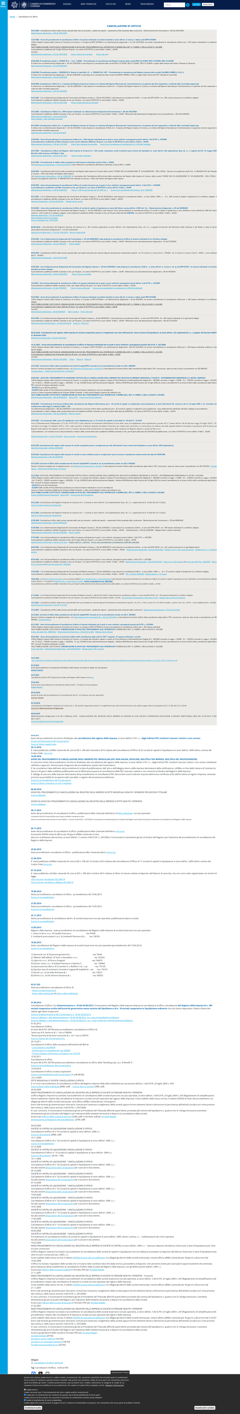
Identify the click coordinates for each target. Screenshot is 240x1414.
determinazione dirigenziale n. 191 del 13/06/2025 (52, 176)
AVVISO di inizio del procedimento (89, 1257)
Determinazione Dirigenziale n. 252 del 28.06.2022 (145, 550)
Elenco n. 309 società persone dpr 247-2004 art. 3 (90, 190)
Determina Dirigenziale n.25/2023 (52, 469)
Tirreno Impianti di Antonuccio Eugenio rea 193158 (56, 1053)
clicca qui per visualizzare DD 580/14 (48, 879)
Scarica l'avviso (36, 687)
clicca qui (48, 753)
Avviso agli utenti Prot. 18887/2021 (43, 632)
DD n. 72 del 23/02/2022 (101, 579)
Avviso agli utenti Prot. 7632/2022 (198, 562)
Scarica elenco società (82, 1086)
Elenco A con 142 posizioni (173, 562)
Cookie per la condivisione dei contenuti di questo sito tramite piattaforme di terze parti (63, 1395)
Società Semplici (38, 1335)
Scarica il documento (41, 1134)
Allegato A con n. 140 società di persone (179, 550)
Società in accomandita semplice (46, 1341)
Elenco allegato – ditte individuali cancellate (47, 119)
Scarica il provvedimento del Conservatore (51, 780)
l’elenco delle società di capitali (56, 1269)
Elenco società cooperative (81, 156)
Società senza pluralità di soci (45, 1344)
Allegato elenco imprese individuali (172, 598)
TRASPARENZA (147, 4)
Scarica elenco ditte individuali (45, 1086)
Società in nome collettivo (43, 1338)
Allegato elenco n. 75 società (156, 574)
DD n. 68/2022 (86, 579)
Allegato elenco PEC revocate (93, 649)
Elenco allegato (74, 244)
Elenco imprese (73, 312)
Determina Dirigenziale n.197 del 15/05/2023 (47, 457)
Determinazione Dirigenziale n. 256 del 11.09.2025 (49, 144)
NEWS (128, 4)
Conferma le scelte (33, 1408)
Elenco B (84, 323)
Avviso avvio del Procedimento (82, 495)
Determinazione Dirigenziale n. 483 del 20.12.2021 (140, 598)
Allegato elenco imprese (104, 632)
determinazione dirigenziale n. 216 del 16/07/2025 (52, 165)
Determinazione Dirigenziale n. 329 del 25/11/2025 (49, 103)
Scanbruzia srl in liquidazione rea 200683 (51, 1050)
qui (92, 677)
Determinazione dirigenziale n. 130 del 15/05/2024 (49, 274)
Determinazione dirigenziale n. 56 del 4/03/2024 (51, 323)
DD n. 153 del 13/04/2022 (135, 574)
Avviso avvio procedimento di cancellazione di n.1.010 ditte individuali (125, 144)
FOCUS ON (111, 4)
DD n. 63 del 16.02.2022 (53, 579)
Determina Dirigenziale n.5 (42, 338)
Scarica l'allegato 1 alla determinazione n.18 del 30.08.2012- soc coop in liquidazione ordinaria (75, 1017)
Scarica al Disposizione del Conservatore (50, 741)
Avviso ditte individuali (42, 993)
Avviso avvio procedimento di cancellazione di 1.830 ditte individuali (117, 288)
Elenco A (76, 323)
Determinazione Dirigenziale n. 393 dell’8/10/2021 (63, 649)
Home (12, 16)
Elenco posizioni (75, 414)
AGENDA (67, 4)
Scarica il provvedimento (42, 897)
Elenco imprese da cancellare (81, 54)
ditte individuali (125, 813)
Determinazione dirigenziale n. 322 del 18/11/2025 (49, 116)
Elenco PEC (64, 495)
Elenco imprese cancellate (81, 274)
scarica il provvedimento (42, 1143)
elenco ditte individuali (67, 993)
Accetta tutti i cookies (205, 1408)
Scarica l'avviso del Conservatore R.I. (48, 1038)
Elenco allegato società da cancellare (44, 218)
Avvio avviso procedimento (87, 436)
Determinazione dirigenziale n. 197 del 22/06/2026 (49, 66)
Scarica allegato (38, 795)
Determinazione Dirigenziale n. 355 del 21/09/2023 (49, 414)
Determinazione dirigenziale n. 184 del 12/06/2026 (49, 77)
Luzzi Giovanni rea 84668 (43, 1047)
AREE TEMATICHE (88, 4)
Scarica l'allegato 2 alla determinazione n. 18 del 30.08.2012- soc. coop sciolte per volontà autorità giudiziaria (82, 1020)
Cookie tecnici (32, 1389)
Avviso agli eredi (102, 54)
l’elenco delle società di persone (57, 1116)
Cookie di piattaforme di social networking (43, 1400)
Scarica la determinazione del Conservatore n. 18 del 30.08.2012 (61, 1014)
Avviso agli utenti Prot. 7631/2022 (58, 564)
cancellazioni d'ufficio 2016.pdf (48, 1362)
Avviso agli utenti (37, 649)
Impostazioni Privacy (120, 1372)
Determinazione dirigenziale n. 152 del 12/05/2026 (49, 91)
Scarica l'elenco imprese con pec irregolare (51, 783)
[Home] (35, 5)
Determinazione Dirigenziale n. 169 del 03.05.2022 (144, 562)
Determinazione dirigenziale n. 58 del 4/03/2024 (48, 312)
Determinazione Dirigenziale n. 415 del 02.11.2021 (76, 632)
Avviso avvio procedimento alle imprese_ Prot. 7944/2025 (131, 190)
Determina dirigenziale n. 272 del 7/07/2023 (46, 436)
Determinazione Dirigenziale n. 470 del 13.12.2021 (162, 610)
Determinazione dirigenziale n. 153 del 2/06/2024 (48, 244)
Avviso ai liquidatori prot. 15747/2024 (44, 220)
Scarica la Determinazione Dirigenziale (45, 495)
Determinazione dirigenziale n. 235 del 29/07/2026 (49, 33)
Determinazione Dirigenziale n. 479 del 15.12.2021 (49, 605)
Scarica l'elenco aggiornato (43, 744)
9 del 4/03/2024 (60, 338)
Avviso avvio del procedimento (90, 397)
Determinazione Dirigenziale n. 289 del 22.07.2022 (49, 542)
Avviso (72, 359)
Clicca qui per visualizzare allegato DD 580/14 (52, 882)
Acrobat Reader (109, 1116)
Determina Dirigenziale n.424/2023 (59, 371)
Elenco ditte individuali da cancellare (84, 144)
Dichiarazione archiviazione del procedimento (52, 1119)
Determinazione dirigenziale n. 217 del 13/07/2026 (49, 54)
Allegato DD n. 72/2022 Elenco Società (69, 581)
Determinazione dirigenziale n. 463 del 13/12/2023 (49, 359)
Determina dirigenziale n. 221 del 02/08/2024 (47, 215)
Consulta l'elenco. (37, 371)
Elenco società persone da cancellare (84, 103)
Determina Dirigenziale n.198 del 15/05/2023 (47, 448)
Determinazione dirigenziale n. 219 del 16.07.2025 (49, 156)
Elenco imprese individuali (80, 288)
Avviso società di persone (44, 990)
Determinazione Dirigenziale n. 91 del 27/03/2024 (48, 288)
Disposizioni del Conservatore (60, 1167)
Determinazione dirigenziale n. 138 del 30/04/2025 (49, 190)
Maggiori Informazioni (114, 1385)
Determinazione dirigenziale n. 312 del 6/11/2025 (48, 133)
